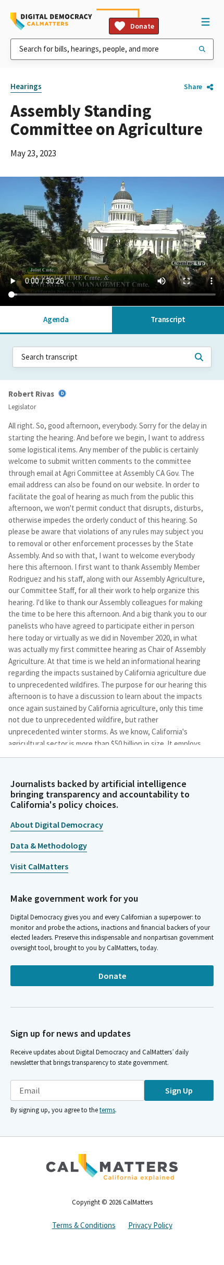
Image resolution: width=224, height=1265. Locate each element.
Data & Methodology (48, 845)
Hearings (26, 86)
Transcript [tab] (168, 319)
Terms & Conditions (84, 1225)
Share (193, 86)
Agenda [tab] (55, 319)
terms (107, 1110)
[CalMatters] (112, 1167)
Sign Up (179, 1090)
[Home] (51, 21)
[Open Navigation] (205, 21)
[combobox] (112, 49)
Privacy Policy (150, 1225)
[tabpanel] (112, 539)
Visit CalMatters (39, 866)
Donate (142, 26)
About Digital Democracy (56, 824)
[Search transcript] (199, 357)
